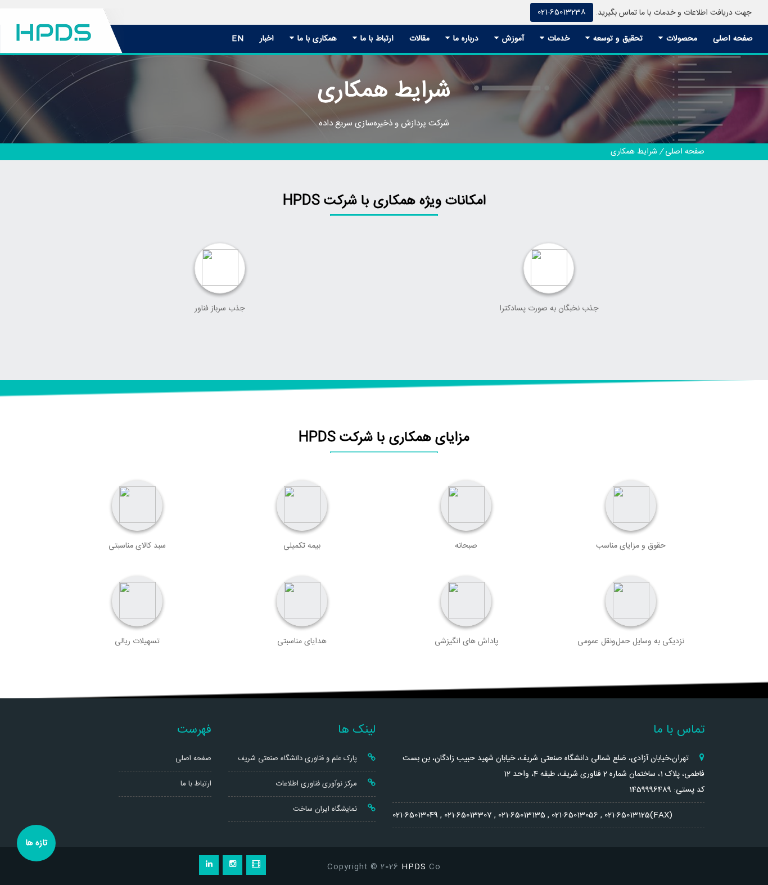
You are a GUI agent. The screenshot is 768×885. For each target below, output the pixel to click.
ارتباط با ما (376, 39)
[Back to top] (746, 835)
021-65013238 (561, 12)
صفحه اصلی (733, 39)
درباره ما (464, 39)
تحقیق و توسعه (616, 39)
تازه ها (36, 843)
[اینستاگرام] (232, 865)
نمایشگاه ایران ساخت (326, 809)
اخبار (267, 39)
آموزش (511, 39)
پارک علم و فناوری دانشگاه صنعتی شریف (298, 758)
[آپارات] (256, 865)
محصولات (680, 39)
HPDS (413, 867)
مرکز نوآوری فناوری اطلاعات (317, 784)
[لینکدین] (209, 865)
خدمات (557, 39)
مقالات (419, 39)
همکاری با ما (316, 39)
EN (238, 39)
